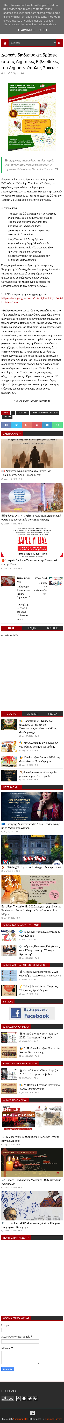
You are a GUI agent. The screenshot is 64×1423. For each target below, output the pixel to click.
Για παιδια (22, 412)
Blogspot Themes (53, 1419)
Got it (42, 30)
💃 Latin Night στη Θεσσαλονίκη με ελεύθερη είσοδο (31, 867)
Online (7, 417)
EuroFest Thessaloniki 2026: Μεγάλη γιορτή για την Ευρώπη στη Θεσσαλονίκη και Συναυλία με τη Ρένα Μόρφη (31, 910)
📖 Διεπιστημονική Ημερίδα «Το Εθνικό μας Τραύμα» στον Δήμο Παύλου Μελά (26, 472)
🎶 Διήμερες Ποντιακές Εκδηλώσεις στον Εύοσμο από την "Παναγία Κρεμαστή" (39, 950)
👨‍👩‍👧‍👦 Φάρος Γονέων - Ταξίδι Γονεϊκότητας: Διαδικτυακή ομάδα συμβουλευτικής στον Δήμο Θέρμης (31, 517)
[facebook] (32, 1413)
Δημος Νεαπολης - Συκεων (44, 412)
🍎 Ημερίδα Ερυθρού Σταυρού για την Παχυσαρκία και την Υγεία (29, 562)
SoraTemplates (20, 1419)
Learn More (26, 30)
